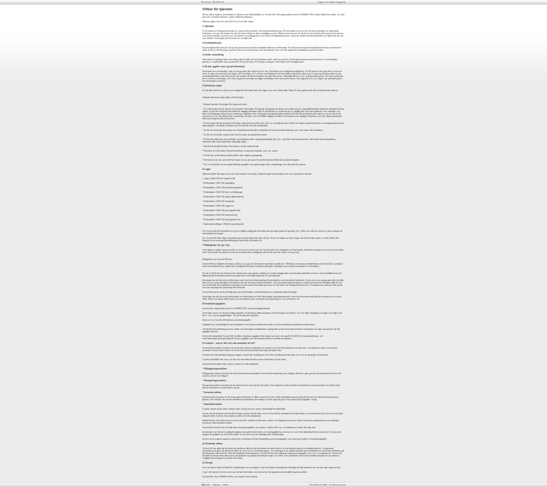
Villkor (226, 485)
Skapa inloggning (337, 2)
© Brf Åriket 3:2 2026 (318, 485)
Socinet (207, 2)
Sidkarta (216, 485)
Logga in (321, 2)
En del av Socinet (337, 485)
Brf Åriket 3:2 (218, 2)
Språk (207, 485)
